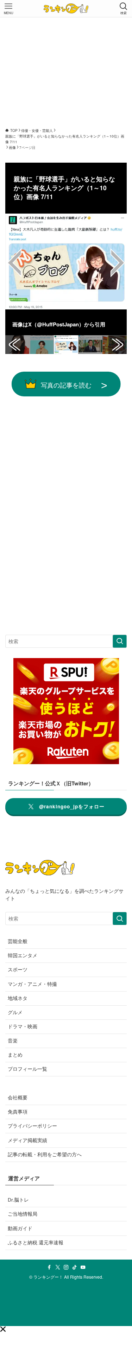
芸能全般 (17, 941)
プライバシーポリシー (32, 1125)
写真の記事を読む (66, 384)
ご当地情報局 (22, 1213)
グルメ (15, 1012)
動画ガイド (20, 1228)
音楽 (13, 1040)
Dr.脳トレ (18, 1199)
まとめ (15, 1054)
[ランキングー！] (66, 8)
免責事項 (17, 1111)
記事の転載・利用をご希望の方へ (45, 1154)
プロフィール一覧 (27, 1068)
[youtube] (83, 1267)
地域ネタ (17, 998)
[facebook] (49, 1267)
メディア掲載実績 (27, 1140)
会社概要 (17, 1097)
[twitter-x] (58, 1267)
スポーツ (17, 969)
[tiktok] (74, 1267)
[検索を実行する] (120, 641)
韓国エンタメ (22, 955)
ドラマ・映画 (22, 1026)
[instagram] (66, 1267)
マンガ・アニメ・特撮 (32, 984)
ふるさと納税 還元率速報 (35, 1242)
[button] (3, 1329)
